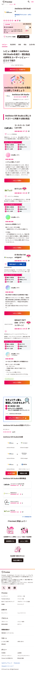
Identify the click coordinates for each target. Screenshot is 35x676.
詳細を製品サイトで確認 (15, 264)
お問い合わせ (21, 641)
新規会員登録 (4, 624)
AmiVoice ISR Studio (23, 9)
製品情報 (13, 44)
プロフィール (4, 621)
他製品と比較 (23, 473)
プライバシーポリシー (6, 655)
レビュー (4, 44)
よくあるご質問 (5, 641)
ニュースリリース (21, 613)
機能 (25, 44)
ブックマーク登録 (10, 37)
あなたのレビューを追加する (17, 69)
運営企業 (3, 644)
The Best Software (5, 599)
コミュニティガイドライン (24, 655)
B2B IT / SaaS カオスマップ (7, 601)
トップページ (4, 596)
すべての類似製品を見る (26, 516)
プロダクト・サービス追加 (24, 601)
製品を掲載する (17, 560)
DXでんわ (18, 188)
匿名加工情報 (21, 658)
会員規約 (20, 653)
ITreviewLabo (17, 663)
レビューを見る (17, 180)
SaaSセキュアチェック (7, 663)
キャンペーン (4, 613)
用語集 (3, 604)
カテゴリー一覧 (21, 596)
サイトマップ (21, 604)
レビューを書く (25, 37)
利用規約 (3, 653)
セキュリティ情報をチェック (16, 418)
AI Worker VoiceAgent (20, 255)
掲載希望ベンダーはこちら (7, 633)
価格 (19, 44)
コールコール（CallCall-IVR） (22, 126)
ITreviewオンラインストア (8, 666)
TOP (3, 4)
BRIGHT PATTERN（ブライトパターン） (20, 322)
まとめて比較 (11, 473)
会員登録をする (10, 541)
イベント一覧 (21, 599)
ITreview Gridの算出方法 (7, 658)
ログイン (20, 624)
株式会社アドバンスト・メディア (23, 15)
